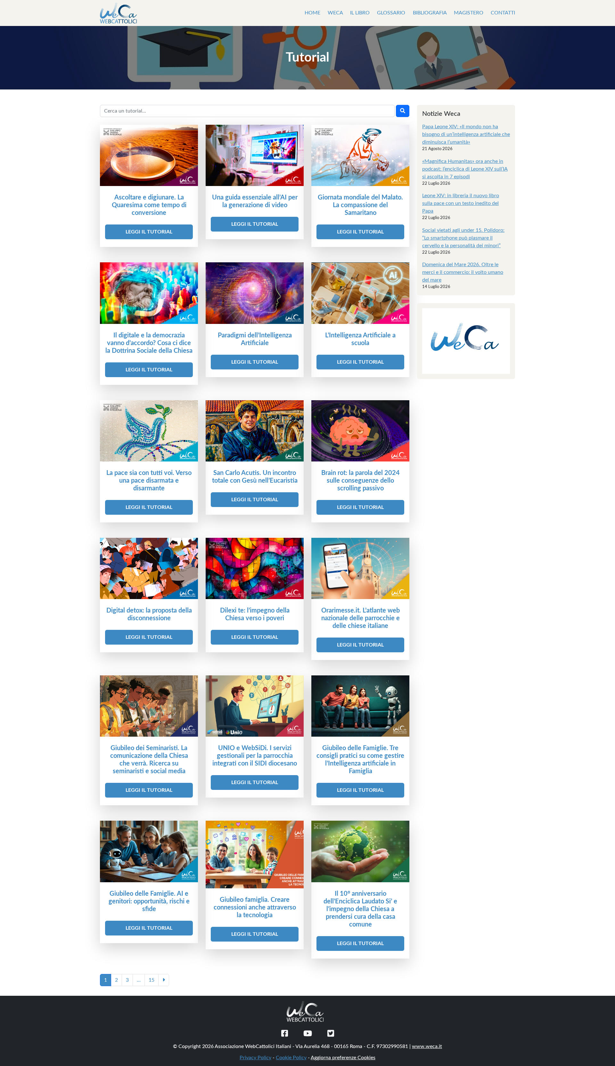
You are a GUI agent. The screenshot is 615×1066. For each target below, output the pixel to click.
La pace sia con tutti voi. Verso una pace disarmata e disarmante (149, 481)
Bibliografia (430, 12)
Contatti (503, 12)
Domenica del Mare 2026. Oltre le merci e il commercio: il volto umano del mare (462, 272)
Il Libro (360, 12)
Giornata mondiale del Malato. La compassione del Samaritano (360, 205)
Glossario (391, 12)
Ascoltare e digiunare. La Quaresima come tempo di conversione (149, 205)
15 (151, 980)
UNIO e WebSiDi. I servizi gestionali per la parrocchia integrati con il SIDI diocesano (254, 756)
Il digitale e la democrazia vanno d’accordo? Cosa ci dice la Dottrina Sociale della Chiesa (149, 343)
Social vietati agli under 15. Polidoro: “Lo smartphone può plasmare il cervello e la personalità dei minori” (463, 238)
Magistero (469, 12)
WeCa (336, 12)
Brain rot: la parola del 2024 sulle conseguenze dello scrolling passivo (360, 481)
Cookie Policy (291, 1057)
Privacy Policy (255, 1057)
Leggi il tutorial (149, 231)
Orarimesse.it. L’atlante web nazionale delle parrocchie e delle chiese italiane (360, 618)
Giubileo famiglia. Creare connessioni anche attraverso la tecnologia (255, 907)
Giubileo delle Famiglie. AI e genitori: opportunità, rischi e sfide (149, 901)
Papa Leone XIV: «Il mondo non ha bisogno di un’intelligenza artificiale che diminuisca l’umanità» (466, 134)
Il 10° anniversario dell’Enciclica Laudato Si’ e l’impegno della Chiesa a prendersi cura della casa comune (360, 909)
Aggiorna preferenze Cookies (343, 1057)
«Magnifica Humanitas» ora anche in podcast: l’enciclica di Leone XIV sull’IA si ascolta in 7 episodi (465, 169)
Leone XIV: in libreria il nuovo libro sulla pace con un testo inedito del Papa (460, 203)
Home (313, 12)
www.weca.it (427, 1046)
